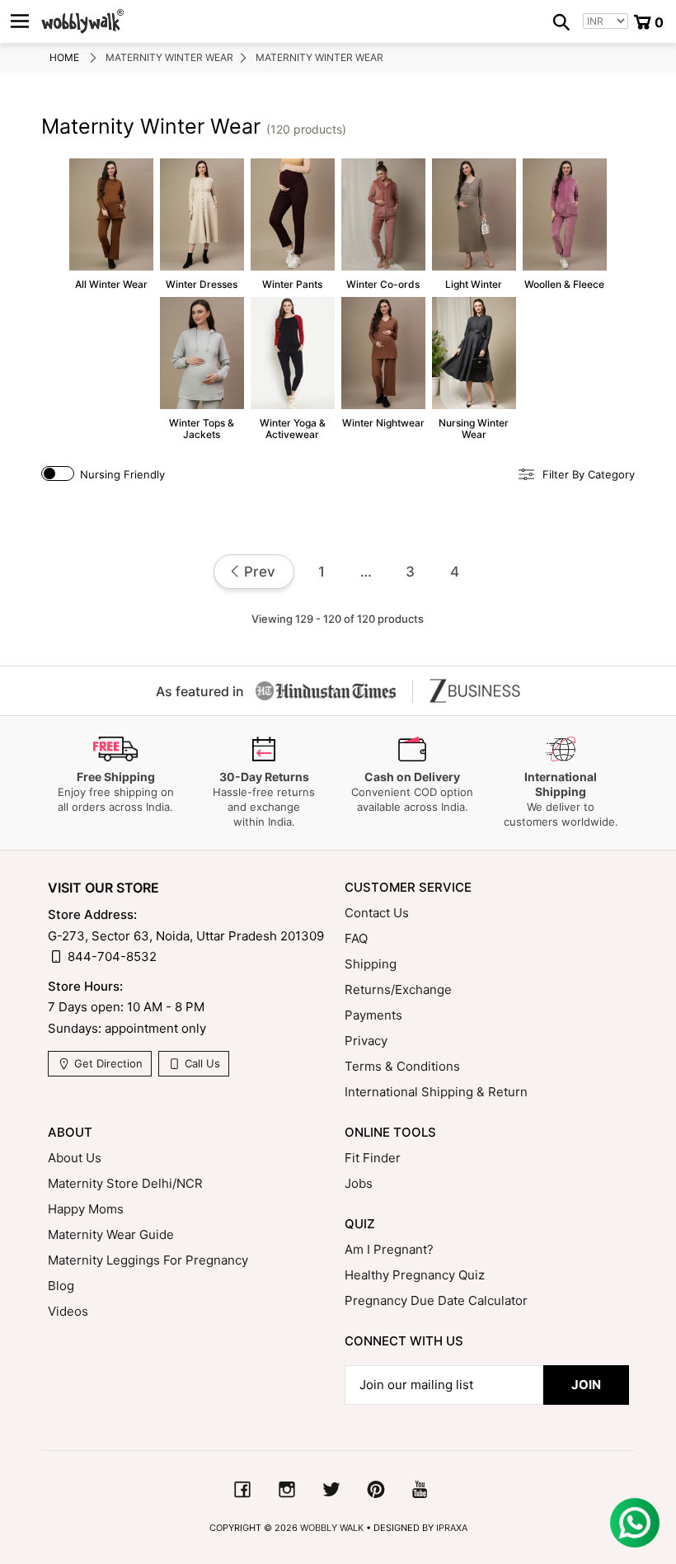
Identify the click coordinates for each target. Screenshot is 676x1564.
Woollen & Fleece (565, 224)
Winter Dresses (202, 224)
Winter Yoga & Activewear (293, 368)
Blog (61, 1285)
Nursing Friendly (122, 474)
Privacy (366, 1040)
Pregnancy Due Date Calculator (436, 1300)
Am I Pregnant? (389, 1249)
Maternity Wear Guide (111, 1234)
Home (64, 57)
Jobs (359, 1183)
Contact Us (377, 913)
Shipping (371, 964)
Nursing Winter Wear (474, 368)
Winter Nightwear (383, 363)
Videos (68, 1311)
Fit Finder (373, 1158)
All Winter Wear (111, 224)
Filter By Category (588, 475)
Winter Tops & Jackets (202, 368)
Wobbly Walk (332, 1527)
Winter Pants (293, 224)
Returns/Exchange (398, 989)
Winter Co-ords (383, 224)
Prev (259, 571)
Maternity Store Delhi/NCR (125, 1183)
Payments (373, 1015)
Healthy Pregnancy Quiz (415, 1275)
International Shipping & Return (436, 1092)
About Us (74, 1158)
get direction (107, 1063)
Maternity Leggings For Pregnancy (148, 1260)
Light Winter (474, 224)
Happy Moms (86, 1209)
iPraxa (451, 1527)
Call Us (200, 1063)
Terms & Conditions (402, 1066)
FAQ (356, 938)
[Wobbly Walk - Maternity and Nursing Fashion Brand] (82, 21)
